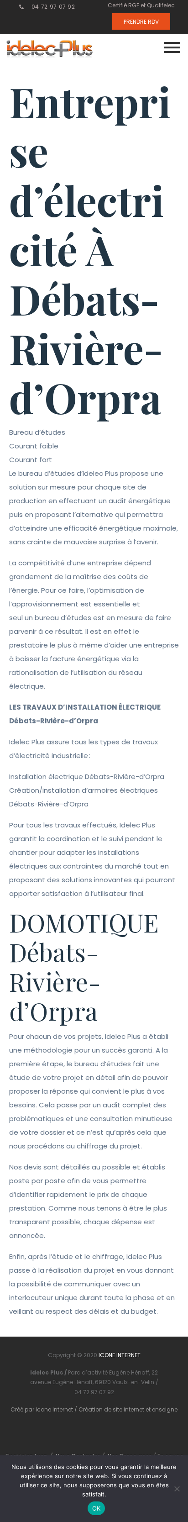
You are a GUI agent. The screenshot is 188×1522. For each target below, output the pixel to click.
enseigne (165, 1409)
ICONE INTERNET (120, 1355)
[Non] (176, 1488)
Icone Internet (54, 1409)
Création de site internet (111, 1409)
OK (96, 1508)
